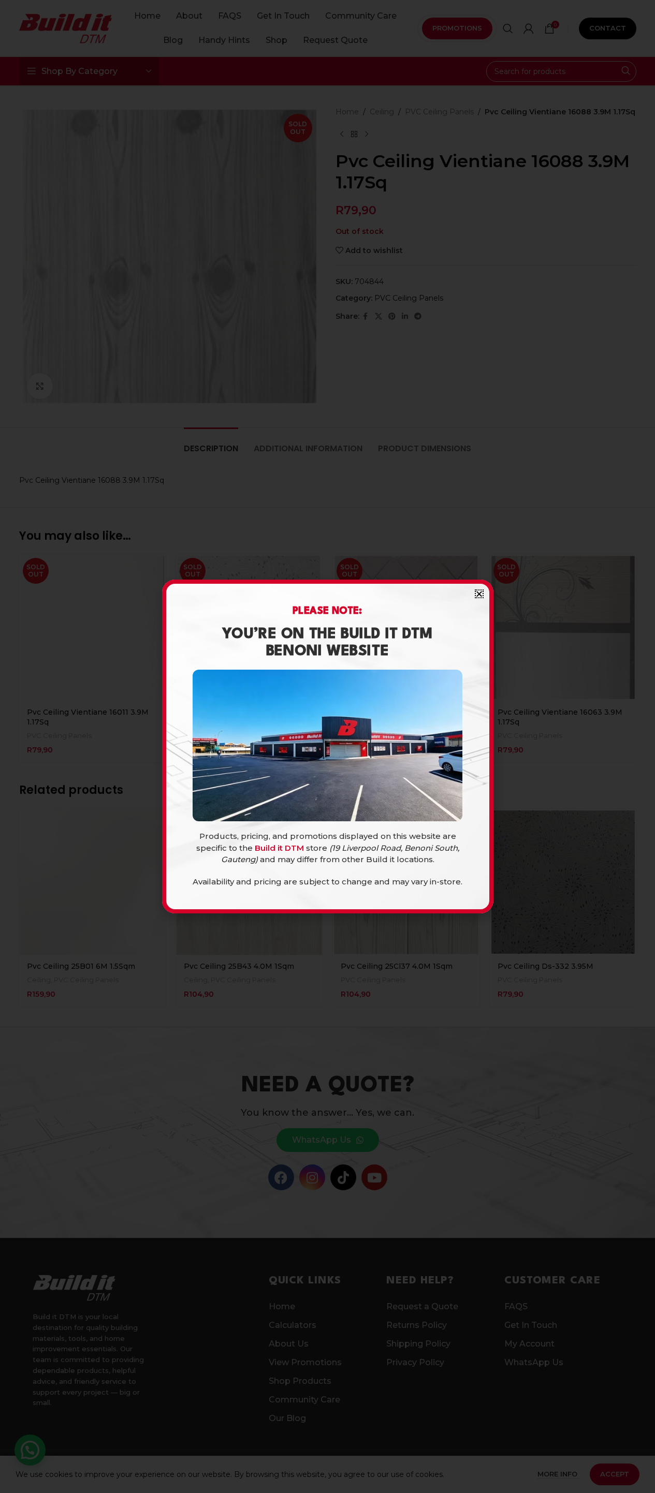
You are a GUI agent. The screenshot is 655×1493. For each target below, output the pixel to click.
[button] (479, 594)
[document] (327, 746)
